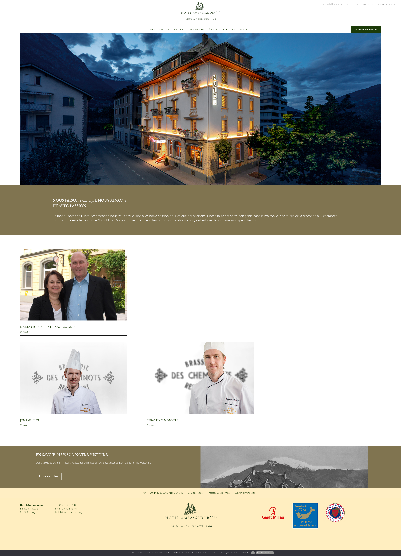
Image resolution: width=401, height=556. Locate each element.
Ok (253, 553)
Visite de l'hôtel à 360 (333, 4)
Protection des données (219, 492)
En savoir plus (48, 476)
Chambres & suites (158, 30)
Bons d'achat (352, 4)
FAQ (144, 492)
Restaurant (179, 30)
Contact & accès (240, 30)
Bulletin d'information (245, 492)
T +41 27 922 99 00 (66, 505)
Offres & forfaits (196, 30)
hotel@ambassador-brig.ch (70, 512)
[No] (398, 553)
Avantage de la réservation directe (378, 4)
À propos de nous (217, 30)
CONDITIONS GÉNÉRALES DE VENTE (166, 492)
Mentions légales (195, 492)
